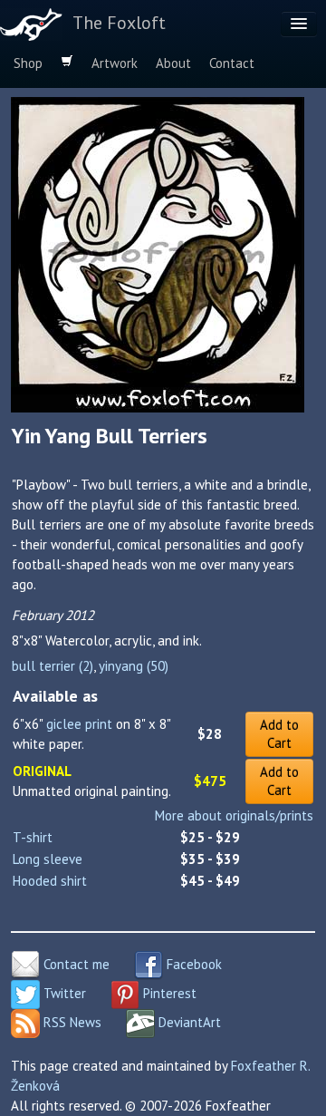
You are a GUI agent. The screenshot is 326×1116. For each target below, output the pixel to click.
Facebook (192, 964)
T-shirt (33, 837)
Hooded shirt (50, 880)
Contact (231, 63)
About (173, 63)
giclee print (79, 724)
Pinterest (168, 993)
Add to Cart (279, 734)
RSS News (70, 1022)
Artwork (114, 63)
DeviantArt (188, 1022)
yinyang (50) (133, 665)
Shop (28, 63)
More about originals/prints (234, 815)
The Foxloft (119, 22)
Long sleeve (47, 859)
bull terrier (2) (52, 665)
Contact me (75, 964)
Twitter (63, 993)
